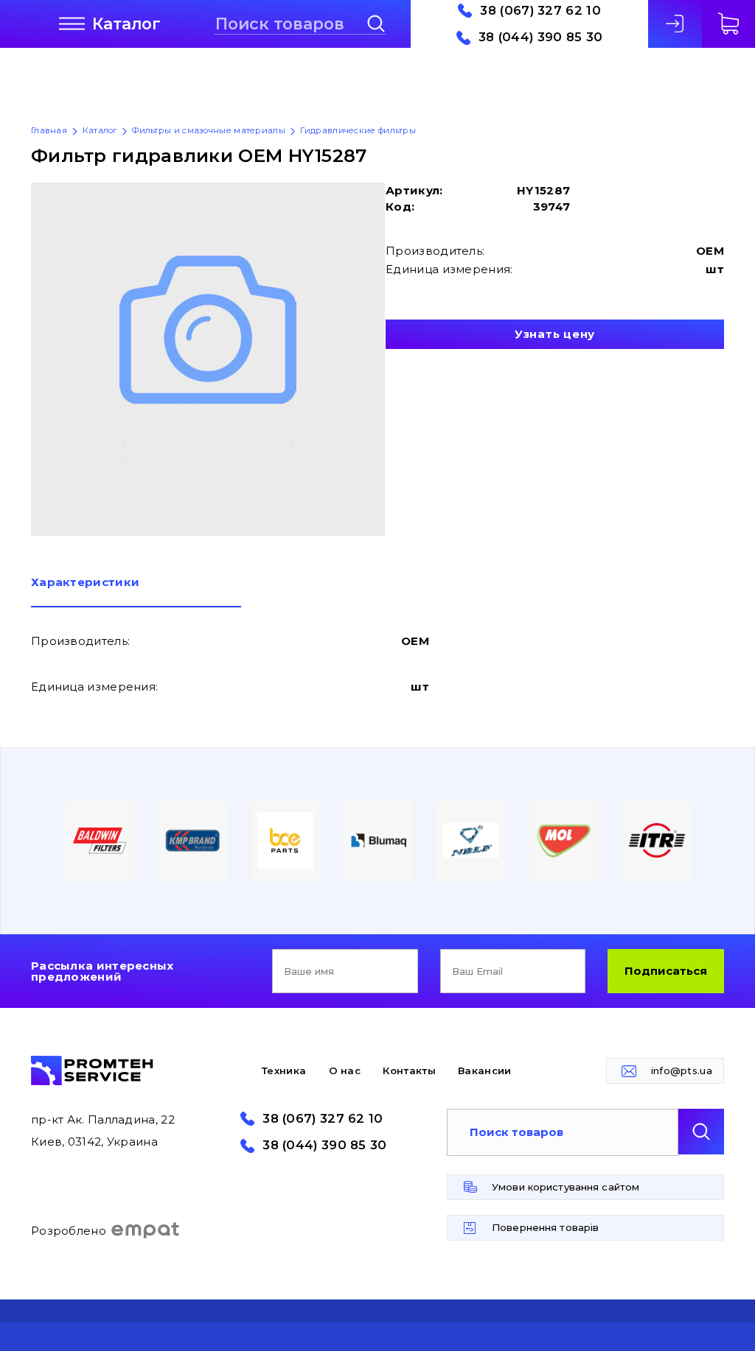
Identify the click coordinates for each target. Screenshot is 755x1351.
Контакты (409, 1070)
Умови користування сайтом (565, 1187)
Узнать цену (555, 334)
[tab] (136, 591)
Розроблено (68, 1231)
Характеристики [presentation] (85, 582)
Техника (284, 1070)
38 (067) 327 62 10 (540, 10)
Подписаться (665, 971)
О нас (345, 1070)
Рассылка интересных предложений (102, 971)
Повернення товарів (545, 1227)
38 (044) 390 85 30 (540, 37)
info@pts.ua (681, 1070)
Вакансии (484, 1070)
